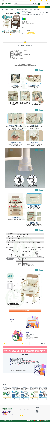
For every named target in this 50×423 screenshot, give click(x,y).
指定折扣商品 (33, 387)
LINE (47, 0)
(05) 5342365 (10, 413)
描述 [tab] (25, 41)
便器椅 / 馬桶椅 (23, 11)
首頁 (2, 9)
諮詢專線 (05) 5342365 (37, 0)
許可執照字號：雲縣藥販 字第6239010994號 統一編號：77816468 (10, 0)
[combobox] (23, 4)
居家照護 (7, 9)
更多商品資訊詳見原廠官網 (25, 310)
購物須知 (37, 410)
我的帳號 (37, 412)
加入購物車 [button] (10, 399)
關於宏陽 (32, 0)
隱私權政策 (37, 411)
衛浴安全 (12, 9)
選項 (22, 30)
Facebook (43, 0)
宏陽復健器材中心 (6, 420)
